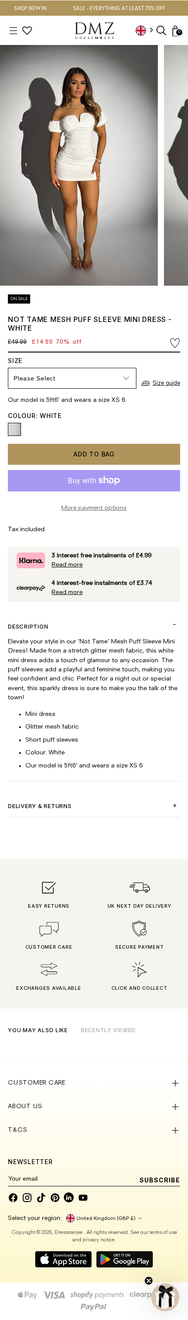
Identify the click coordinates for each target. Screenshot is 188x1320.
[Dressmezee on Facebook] (13, 1197)
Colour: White (35, 415)
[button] (165, 1297)
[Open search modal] (162, 30)
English (147, 30)
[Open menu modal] (13, 30)
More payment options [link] (94, 508)
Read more (67, 565)
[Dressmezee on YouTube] (83, 1197)
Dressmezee (69, 1232)
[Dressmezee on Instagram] (27, 1197)
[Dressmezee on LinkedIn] (69, 1197)
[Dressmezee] (94, 30)
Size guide (166, 383)
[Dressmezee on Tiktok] (41, 1197)
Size (23, 360)
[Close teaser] (148, 1280)
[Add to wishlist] (175, 343)
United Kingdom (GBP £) (106, 1218)
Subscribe (159, 1180)
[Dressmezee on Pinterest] (55, 1197)
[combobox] (147, 30)
